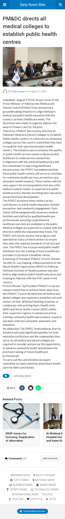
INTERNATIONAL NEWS (25, 494)
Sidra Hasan (18, 91)
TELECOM (17, 499)
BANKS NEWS (48, 484)
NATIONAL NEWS (22, 376)
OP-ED (52, 499)
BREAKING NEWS (20, 475)
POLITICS (47, 494)
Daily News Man (32, 5)
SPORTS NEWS (18, 489)
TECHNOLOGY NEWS (46, 489)
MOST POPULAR (45, 475)
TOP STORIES (21, 480)
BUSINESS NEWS (23, 484)
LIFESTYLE (36, 499)
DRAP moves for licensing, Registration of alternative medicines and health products (20, 441)
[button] (4, 4)
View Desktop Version (34, 511)
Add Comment (50, 458)
